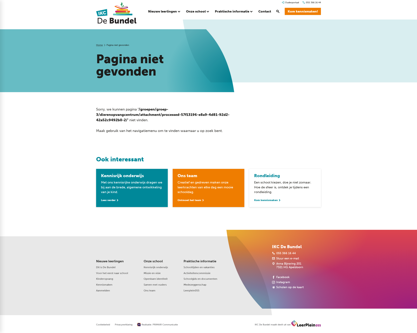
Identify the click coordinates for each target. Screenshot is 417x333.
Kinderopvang (104, 278)
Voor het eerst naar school (112, 273)
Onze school (153, 261)
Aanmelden (103, 290)
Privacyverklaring (123, 324)
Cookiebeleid (103, 324)
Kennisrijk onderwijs (156, 267)
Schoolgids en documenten (200, 278)
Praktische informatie (200, 261)
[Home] (116, 13)
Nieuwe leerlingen (110, 261)
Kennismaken (104, 284)
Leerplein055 (191, 290)
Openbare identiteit (156, 278)
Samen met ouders (155, 284)
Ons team (149, 290)
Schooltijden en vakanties (199, 267)
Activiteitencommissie (197, 273)
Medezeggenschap (195, 284)
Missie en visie (152, 273)
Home (99, 45)
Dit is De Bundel (105, 267)
